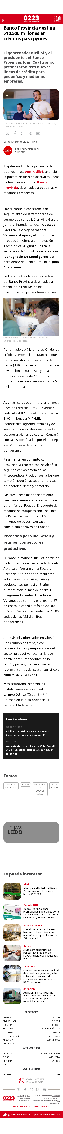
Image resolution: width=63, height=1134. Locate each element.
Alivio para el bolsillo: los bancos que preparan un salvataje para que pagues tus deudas (40, 954)
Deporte (56, 1025)
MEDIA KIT (7, 1074)
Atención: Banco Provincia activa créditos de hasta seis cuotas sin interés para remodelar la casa (39, 997)
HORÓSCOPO (54, 1057)
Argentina (8, 1040)
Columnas (8, 1032)
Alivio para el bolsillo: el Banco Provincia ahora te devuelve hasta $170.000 (40, 891)
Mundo (56, 1017)
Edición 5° (8, 1028)
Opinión (56, 1021)
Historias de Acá (11, 1036)
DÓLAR (6, 1057)
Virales (56, 1032)
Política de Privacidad (55, 1103)
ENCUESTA (7, 1061)
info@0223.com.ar (23, 1095)
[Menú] (4, 17)
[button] (23, 133)
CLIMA (5, 1064)
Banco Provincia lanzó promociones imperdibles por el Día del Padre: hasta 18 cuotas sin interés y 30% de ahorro (41, 913)
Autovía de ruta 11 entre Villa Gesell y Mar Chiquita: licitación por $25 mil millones (30, 750)
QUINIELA (7, 1053)
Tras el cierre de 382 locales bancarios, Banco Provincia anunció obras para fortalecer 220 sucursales (40, 934)
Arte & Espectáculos (50, 1028)
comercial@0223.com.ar (24, 1098)
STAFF (57, 1074)
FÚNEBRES (55, 1061)
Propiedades (54, 1036)
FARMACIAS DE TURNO (50, 1053)
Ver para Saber (10, 1044)
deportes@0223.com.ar (24, 1096)
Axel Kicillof (34, 172)
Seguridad (8, 1025)
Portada (7, 1017)
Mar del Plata (9, 1021)
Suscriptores (53, 1040)
